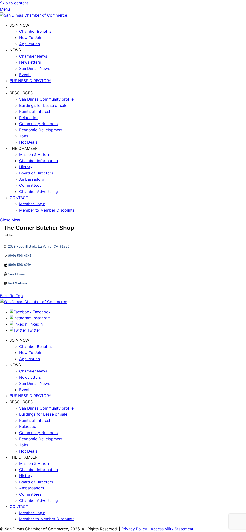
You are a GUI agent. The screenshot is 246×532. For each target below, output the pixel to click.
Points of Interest (34, 111)
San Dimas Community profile (46, 99)
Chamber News (33, 56)
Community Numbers (38, 123)
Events (25, 74)
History (25, 166)
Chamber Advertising (38, 191)
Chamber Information (38, 160)
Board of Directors (36, 173)
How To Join (30, 37)
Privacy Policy (134, 528)
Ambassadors (31, 179)
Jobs (23, 136)
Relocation (28, 117)
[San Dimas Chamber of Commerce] (33, 15)
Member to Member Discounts (46, 210)
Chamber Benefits (35, 31)
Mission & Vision (34, 154)
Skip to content (14, 2)
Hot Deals (28, 142)
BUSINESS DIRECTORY (30, 80)
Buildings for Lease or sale (43, 105)
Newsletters (30, 62)
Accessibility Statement (172, 528)
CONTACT (19, 197)
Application (29, 43)
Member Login (32, 203)
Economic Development (41, 130)
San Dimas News (34, 68)
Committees (30, 185)
